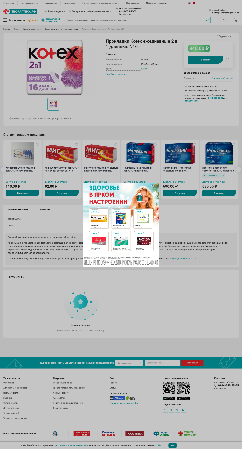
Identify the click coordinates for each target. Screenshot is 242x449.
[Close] (156, 186)
